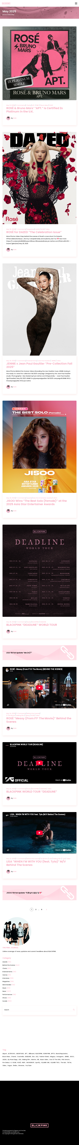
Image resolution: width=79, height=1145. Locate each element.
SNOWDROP (30, 1062)
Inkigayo (52, 1057)
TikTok (69, 1062)
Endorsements (32, 361)
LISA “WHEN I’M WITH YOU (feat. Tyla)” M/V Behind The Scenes (36, 863)
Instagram (60, 1057)
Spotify (37, 1062)
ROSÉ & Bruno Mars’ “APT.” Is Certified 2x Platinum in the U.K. (34, 109)
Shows (5, 998)
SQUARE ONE (45, 1062)
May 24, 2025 (10, 713)
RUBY (23, 1062)
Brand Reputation (62, 1054)
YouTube (28, 1065)
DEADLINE (43, 622)
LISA (50, 859)
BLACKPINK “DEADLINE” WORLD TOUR (31, 625)
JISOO (55, 498)
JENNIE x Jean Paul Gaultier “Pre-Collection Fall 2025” (39, 365)
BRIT (37, 105)
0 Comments (20, 105)
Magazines (30, 229)
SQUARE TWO (55, 1062)
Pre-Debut (6, 1062)
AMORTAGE (20, 1054)
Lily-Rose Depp (12, 1059)
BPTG (53, 1054)
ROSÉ (51, 105)
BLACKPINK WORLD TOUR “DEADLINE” (31, 792)
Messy (27, 715)
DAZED (37, 229)
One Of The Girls (55, 1059)
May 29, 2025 (10, 361)
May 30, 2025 (10, 229)
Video (48, 229)
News (4, 991)
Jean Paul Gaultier (44, 361)
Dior (33, 1057)
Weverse (21, 1065)
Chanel (13, 1057)
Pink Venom (66, 1059)
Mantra (33, 1059)
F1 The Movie (10, 715)
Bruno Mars (44, 105)
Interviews (6, 978)
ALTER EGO (44, 859)
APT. (33, 105)
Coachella (20, 1057)
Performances (7, 994)
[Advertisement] (39, 1031)
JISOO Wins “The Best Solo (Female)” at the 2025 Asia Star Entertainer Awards (36, 502)
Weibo (15, 1065)
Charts (28, 105)
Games (5, 975)
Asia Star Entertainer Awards (42, 498)
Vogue (9, 1065)
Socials (5, 1001)
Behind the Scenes (33, 713)
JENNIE (53, 361)
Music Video (44, 1059)
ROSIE (14, 1062)
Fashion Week (44, 1057)
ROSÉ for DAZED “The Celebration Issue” (34, 232)
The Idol (63, 1062)
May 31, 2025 (10, 105)
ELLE (37, 1057)
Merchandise (7, 985)
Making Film (20, 715)
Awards (29, 498)
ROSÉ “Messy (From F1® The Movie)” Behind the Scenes (38, 720)
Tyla (63, 859)
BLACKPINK (35, 622)
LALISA (4, 1059)
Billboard (31, 1054)
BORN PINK (46, 1054)
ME (38, 1059)
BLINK (14, 118)
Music (29, 622)
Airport (5, 1054)
